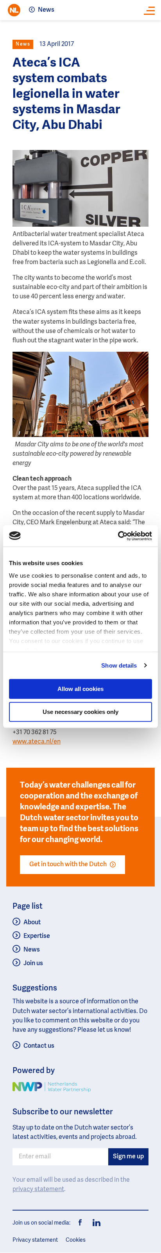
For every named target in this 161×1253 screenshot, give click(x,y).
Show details (119, 665)
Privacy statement (35, 1240)
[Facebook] (80, 1223)
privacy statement (38, 1189)
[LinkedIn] (94, 1223)
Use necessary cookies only (80, 711)
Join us (33, 963)
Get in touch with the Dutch (68, 865)
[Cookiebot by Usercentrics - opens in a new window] (118, 536)
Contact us (38, 1046)
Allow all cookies (80, 689)
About (32, 923)
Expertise (36, 936)
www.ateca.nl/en (37, 742)
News (46, 10)
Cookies (76, 1240)
